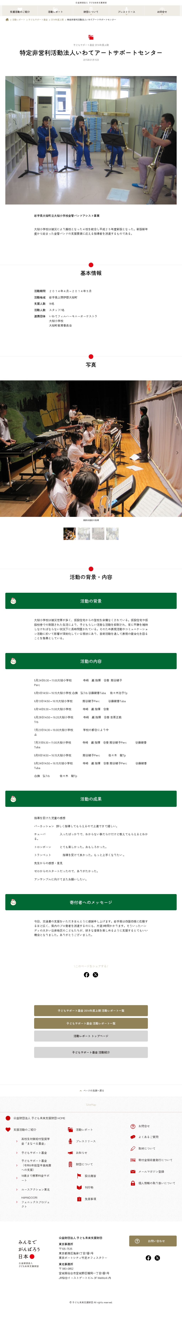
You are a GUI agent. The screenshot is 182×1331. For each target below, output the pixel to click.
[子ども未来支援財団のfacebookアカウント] (148, 1259)
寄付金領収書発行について (155, 1160)
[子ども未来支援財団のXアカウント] (157, 1259)
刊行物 (89, 1187)
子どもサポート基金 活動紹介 (91, 1052)
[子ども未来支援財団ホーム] (7, 20)
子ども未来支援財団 (82, 1302)
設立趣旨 (90, 1176)
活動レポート (18, 19)
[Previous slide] (4, 453)
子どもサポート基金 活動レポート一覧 (91, 1023)
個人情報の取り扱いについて (156, 1183)
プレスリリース (86, 1141)
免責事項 (90, 1199)
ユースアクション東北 (35, 1189)
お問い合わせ (156, 1241)
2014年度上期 (57, 19)
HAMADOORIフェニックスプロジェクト (35, 1202)
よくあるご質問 (148, 1137)
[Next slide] (177, 453)
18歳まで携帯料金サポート (35, 1177)
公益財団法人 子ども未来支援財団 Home (39, 1118)
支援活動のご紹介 (25, 1129)
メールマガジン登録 (151, 1171)
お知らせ (81, 1152)
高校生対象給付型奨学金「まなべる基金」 (35, 1141)
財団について (84, 1164)
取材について (147, 1148)
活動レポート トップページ (91, 1036)
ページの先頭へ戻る (93, 1090)
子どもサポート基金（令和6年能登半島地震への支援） (36, 1165)
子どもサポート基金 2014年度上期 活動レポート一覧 (91, 1010)
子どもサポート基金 (38, 19)
